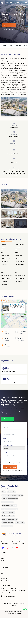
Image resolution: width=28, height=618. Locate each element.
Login (2, 563)
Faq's (2, 560)
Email (4, 431)
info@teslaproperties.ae (9, 596)
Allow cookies (14, 615)
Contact (3, 573)
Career (3, 571)
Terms (19, 470)
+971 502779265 (7, 599)
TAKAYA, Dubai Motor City (18, 314)
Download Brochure (8, 29)
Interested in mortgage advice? (12, 463)
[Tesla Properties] (10, 3)
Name (4, 425)
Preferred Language (8, 445)
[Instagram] (7, 547)
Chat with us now (8, 419)
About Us (3, 555)
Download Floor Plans (14, 154)
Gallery (11, 45)
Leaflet (25, 327)
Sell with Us (4, 576)
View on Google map (8, 592)
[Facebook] (2, 547)
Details (5, 45)
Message (5, 452)
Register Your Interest (9, 25)
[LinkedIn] (12, 547)
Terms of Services (5, 580)
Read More (23, 94)
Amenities (18, 45)
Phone (4, 438)
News (2, 558)
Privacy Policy (6, 472)
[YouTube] (17, 547)
